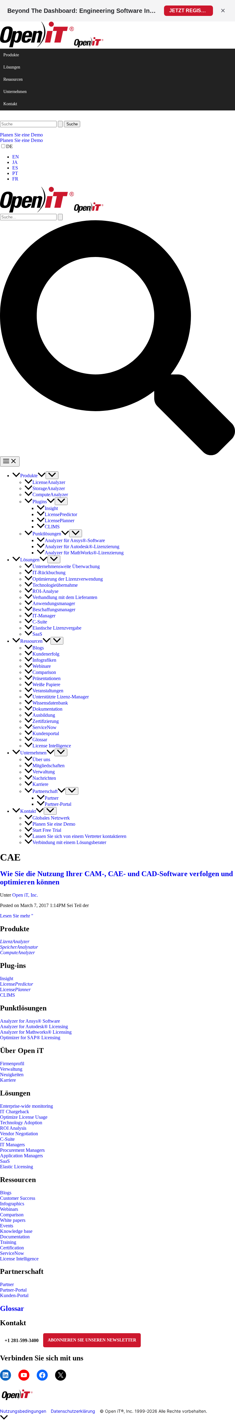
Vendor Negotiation (19, 1133)
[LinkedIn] (5, 1375)
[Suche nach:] (32, 123)
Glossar (12, 1308)
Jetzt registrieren (191, 10)
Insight (6, 978)
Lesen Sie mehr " (16, 915)
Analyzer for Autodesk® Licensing (34, 1026)
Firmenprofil (12, 1063)
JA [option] (15, 162)
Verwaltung (11, 1069)
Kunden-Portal (14, 1295)
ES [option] (15, 167)
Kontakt (10, 104)
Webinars (9, 1209)
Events (6, 1225)
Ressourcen (13, 79)
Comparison (12, 1214)
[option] (123, 157)
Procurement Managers (22, 1150)
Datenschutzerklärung (73, 1411)
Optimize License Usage (23, 1117)
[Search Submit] (60, 124)
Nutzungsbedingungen (23, 1411)
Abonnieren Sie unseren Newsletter (92, 1340)
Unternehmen (15, 91)
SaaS (5, 1161)
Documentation (15, 1236)
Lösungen (11, 67)
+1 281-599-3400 (22, 1340)
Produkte (11, 55)
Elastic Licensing (16, 1166)
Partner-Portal (13, 1290)
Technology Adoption (21, 1122)
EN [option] (15, 156)
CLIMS (7, 995)
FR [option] (15, 178)
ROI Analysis (13, 1128)
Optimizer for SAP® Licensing (30, 1037)
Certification (12, 1247)
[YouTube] (23, 1375)
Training (8, 1242)
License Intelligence (19, 1258)
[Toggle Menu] (52, 475)
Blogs (5, 1192)
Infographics (12, 1203)
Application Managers (21, 1155)
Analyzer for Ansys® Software (30, 1021)
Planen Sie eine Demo (21, 140)
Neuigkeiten (12, 1074)
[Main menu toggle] (10, 461)
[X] (60, 1375)
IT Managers (12, 1144)
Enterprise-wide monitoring (26, 1106)
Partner (7, 1284)
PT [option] (15, 173)
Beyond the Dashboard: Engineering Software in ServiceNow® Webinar (82, 10)
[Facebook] (42, 1375)
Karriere (8, 1080)
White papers (12, 1220)
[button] (117, 135)
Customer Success (17, 1198)
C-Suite (7, 1139)
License (16, 984)
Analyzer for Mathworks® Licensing (36, 1032)
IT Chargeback (14, 1111)
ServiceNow (12, 1253)
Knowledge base (16, 1231)
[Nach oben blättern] (117, 1418)
